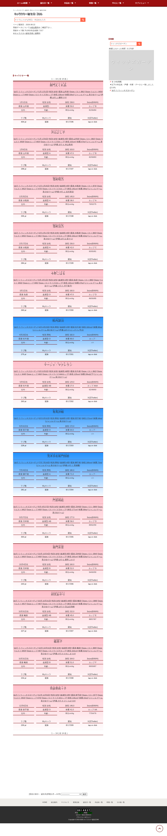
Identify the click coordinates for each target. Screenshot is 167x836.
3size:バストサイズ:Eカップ (54, 604)
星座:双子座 (76, 418)
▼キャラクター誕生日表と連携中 (26, 33)
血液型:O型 (63, 280)
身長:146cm (73, 698)
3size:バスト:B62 (89, 371)
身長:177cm (72, 510)
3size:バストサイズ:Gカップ (54, 557)
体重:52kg (83, 557)
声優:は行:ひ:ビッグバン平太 (71, 330)
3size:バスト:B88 (90, 601)
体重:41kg (83, 698)
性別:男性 (55, 327)
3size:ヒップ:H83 (32, 142)
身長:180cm (87, 462)
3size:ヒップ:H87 (34, 604)
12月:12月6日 (44, 695)
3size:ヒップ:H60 (34, 374)
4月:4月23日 (44, 327)
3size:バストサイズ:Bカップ (40, 95)
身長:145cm (72, 189)
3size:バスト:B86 (86, 280)
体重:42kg (83, 236)
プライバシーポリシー (83, 817)
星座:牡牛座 (76, 327)
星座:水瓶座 (75, 186)
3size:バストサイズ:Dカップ (50, 283)
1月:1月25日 (44, 186)
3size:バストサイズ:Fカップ (54, 651)
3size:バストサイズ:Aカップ (54, 189)
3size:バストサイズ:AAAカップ (55, 374)
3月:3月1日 (43, 280)
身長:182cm (87, 327)
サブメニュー (140, 3)
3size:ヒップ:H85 (30, 283)
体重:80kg (98, 327)
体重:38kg (83, 189)
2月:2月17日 (44, 233)
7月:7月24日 (44, 462)
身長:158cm (59, 95)
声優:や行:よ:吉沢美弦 (64, 192)
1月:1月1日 (43, 92)
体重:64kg (98, 418)
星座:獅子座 (75, 462)
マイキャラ (65, 802)
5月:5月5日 (43, 371)
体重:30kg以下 (87, 374)
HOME (44, 802)
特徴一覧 (92, 3)
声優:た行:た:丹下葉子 (62, 286)
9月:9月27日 (43, 507)
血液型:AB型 (64, 371)
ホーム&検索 (22, 3)
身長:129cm (75, 374)
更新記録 (76, 802)
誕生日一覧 (44, 3)
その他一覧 (121, 802)
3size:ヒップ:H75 (34, 189)
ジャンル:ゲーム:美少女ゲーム (87, 95)
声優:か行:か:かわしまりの (64, 654)
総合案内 (35, 27)
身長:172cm (87, 418)
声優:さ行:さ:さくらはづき (64, 701)
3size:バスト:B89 (89, 507)
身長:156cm (72, 236)
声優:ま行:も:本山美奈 (63, 144)
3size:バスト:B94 (89, 554)
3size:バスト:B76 (89, 186)
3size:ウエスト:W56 (94, 92)
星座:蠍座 (77, 601)
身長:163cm (70, 142)
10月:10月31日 (44, 601)
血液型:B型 (65, 554)
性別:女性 (53, 92)
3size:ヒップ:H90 (34, 510)
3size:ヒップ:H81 (34, 236)
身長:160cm (69, 283)
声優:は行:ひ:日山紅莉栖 (64, 607)
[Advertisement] (131, 138)
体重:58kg (83, 510)
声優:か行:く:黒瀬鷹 (71, 465)
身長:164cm (72, 651)
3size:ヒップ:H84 (21, 95)
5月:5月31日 (44, 418)
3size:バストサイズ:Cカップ (54, 236)
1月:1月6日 (43, 139)
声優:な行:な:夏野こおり (64, 560)
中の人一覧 (116, 3)
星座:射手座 (76, 695)
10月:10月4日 (44, 554)
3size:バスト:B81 (77, 92)
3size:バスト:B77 (90, 695)
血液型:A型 (63, 139)
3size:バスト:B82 (87, 139)
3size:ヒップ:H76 (33, 698)
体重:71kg (97, 462)
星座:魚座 (73, 280)
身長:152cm (72, 604)
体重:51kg (83, 651)
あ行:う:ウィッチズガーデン (123, 90)
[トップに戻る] (159, 828)
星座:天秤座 (76, 507)
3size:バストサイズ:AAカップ (54, 698)
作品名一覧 (68, 3)
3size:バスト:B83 (89, 233)
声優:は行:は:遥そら (64, 239)
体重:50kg (69, 95)
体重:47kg (81, 142)
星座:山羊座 (63, 92)
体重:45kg (83, 604)
